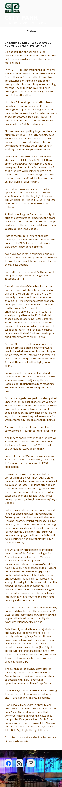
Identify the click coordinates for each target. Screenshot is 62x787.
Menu (33, 31)
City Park (21, 17)
